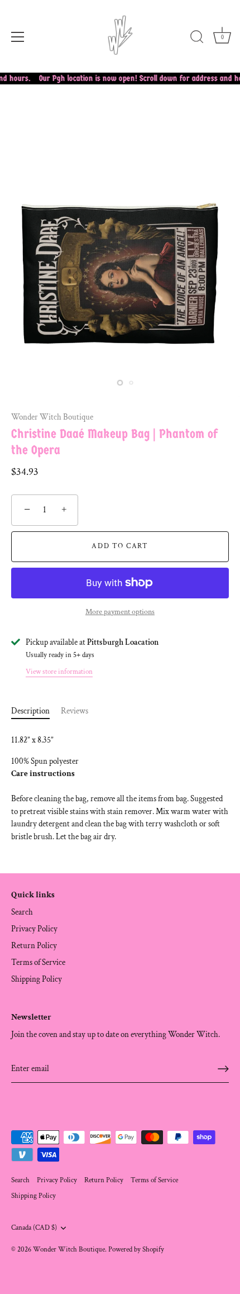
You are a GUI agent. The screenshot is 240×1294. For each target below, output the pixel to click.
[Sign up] (223, 1068)
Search (22, 912)
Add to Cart (120, 546)
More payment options (120, 612)
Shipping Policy (36, 979)
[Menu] (18, 37)
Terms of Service (38, 962)
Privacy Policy (34, 929)
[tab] (36, 711)
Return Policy (34, 945)
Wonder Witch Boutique (52, 417)
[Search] (197, 38)
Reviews (74, 711)
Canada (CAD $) (34, 1228)
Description (30, 711)
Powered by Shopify (136, 1249)
